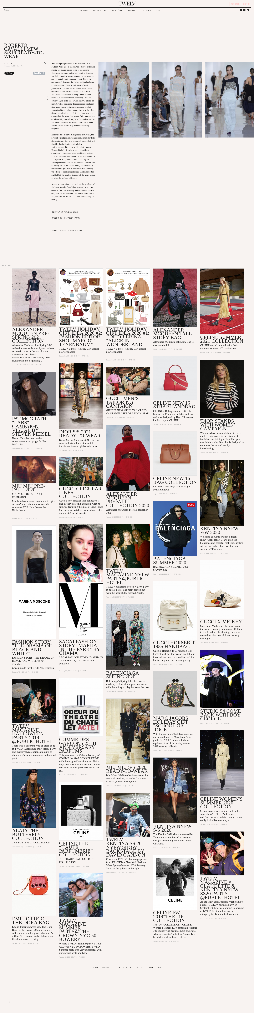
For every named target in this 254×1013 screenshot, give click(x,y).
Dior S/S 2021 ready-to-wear (80, 433)
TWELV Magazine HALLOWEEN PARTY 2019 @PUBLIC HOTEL (32, 733)
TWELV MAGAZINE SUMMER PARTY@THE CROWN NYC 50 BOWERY (77, 929)
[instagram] (244, 10)
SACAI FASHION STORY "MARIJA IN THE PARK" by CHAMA (79, 647)
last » (159, 968)
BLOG (158, 10)
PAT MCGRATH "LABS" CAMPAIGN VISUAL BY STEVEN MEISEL (31, 426)
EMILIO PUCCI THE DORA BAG (30, 920)
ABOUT (6, 1002)
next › (151, 968)
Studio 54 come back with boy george (220, 714)
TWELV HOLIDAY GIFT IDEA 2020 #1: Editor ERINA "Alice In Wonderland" (127, 336)
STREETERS (145, 10)
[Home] (127, 3)
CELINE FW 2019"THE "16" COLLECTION (169, 916)
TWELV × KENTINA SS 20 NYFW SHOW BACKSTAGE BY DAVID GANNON (125, 847)
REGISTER (235, 4)
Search (6, 10)
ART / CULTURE (100, 10)
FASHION (84, 10)
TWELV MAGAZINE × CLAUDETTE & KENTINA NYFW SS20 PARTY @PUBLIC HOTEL (220, 887)
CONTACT (14, 1002)
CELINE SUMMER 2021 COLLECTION (221, 339)
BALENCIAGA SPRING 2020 (122, 674)
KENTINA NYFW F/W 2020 (219, 530)
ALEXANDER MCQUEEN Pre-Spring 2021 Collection (30, 335)
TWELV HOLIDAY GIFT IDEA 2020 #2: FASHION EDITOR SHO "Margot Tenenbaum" (80, 336)
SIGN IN (246, 4)
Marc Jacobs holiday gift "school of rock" (170, 723)
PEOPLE (132, 10)
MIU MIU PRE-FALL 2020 (28, 487)
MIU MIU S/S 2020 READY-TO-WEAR (127, 769)
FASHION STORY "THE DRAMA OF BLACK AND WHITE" (32, 647)
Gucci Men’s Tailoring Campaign (122, 402)
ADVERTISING (33, 1002)
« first (95, 968)
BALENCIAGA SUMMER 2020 (169, 560)
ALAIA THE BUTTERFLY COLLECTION (28, 834)
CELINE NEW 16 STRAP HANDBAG (174, 404)
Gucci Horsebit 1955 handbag (174, 644)
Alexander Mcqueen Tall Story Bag (172, 333)
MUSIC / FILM (117, 10)
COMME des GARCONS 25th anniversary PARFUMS (77, 745)
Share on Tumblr (39, 73)
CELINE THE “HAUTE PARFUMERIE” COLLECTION (76, 848)
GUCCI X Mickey (221, 621)
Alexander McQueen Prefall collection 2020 (127, 499)
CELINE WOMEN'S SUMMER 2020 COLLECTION (221, 802)
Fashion (8, 64)
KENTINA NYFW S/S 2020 (172, 828)
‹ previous (105, 968)
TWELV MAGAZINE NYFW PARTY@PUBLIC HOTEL (127, 576)
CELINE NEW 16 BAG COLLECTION (175, 480)
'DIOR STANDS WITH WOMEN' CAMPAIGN (217, 424)
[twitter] (248, 10)
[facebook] (241, 10)
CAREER (23, 1002)
